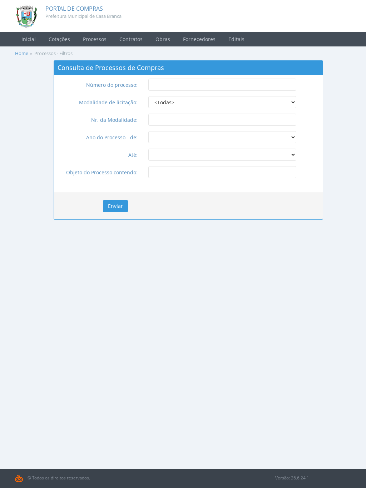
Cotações (59, 39)
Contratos (131, 39)
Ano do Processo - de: (112, 137)
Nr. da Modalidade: (114, 119)
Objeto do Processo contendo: (102, 172)
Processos (95, 39)
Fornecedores (199, 39)
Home (21, 53)
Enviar (115, 206)
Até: (133, 154)
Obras (162, 39)
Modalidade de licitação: (108, 102)
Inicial (28, 39)
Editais (236, 39)
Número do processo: (112, 84)
